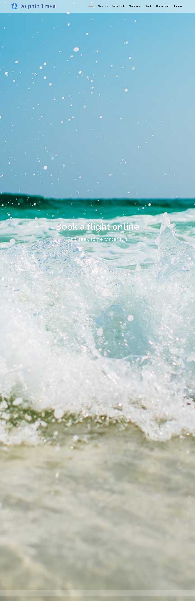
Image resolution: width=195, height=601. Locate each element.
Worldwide (135, 6)
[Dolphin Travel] (38, 6)
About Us (103, 6)
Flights (148, 6)
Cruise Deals (118, 6)
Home (90, 6)
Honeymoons (163, 6)
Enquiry (178, 6)
